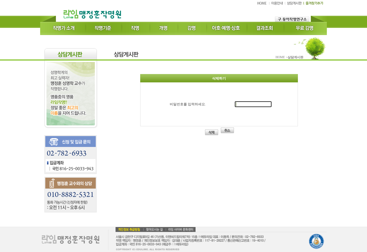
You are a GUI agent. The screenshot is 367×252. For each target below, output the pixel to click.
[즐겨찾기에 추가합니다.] (313, 5)
